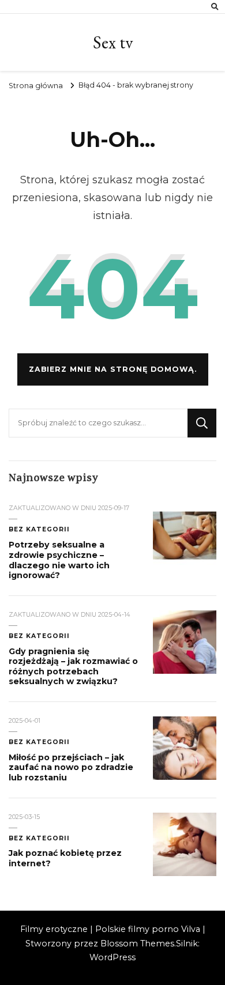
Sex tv (113, 42)
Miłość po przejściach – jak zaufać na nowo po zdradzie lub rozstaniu (71, 767)
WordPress (112, 957)
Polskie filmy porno (137, 929)
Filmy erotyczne (54, 929)
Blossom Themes (137, 943)
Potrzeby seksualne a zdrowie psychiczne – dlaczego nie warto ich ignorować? (59, 559)
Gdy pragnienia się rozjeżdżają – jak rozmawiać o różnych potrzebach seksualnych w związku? (73, 666)
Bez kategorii (39, 529)
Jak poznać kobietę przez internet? (65, 858)
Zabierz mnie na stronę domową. (113, 369)
